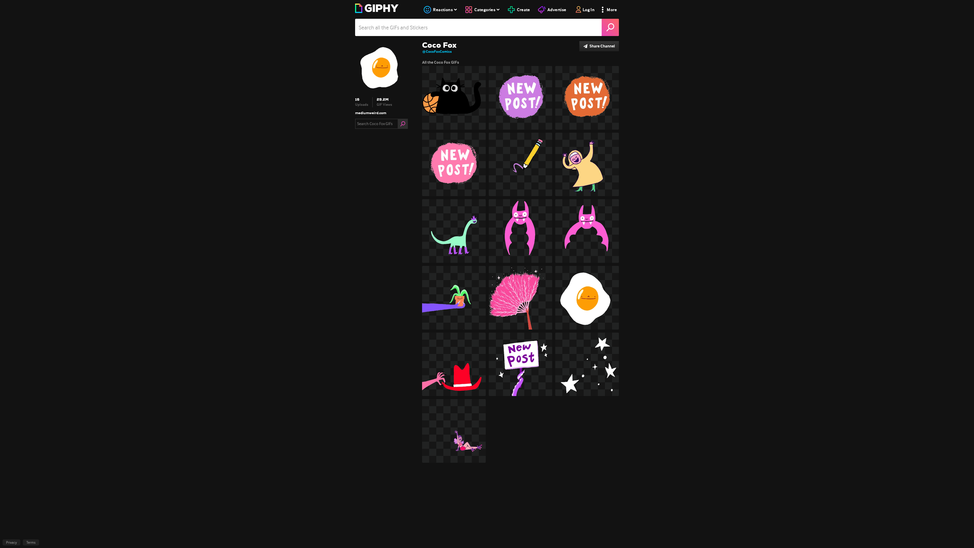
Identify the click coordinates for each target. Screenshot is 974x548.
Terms (31, 542)
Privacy (11, 542)
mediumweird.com (370, 113)
